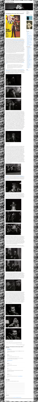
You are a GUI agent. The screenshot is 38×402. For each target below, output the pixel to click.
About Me (27, 9)
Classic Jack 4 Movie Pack (9, 360)
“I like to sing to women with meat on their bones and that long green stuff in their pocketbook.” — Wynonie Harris (29, 38)
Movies (16, 9)
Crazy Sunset (7, 11)
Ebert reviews (14, 9)
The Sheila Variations (9, 2)
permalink (21, 343)
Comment (6, 382)
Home (6, 9)
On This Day (25, 9)
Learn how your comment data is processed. (17, 397)
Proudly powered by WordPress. (29, 400)
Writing (11, 9)
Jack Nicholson (16, 343)
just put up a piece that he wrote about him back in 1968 (18, 40)
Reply (7, 352)
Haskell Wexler (14, 343)
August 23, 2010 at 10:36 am (9, 355)
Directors (20, 9)
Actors (18, 9)
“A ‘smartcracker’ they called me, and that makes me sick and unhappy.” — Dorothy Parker (29, 43)
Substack (8, 9)
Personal (22, 9)
